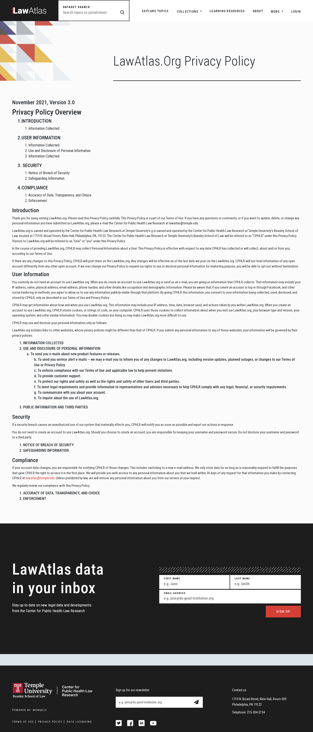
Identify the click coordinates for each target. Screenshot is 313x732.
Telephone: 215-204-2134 (248, 712)
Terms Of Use (23, 722)
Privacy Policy (50, 722)
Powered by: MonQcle (29, 710)
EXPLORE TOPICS (155, 11)
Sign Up (283, 611)
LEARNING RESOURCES (227, 11)
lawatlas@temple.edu (40, 478)
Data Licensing (79, 722)
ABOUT (258, 11)
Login (296, 11)
